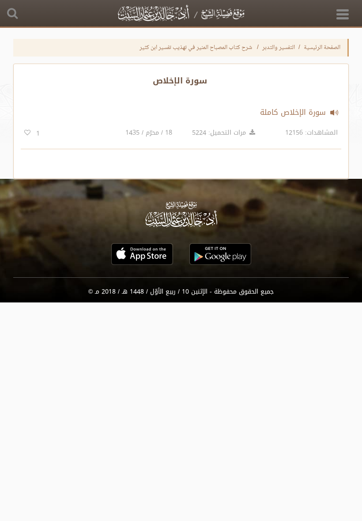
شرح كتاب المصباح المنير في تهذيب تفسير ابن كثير (196, 47)
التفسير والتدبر (278, 47)
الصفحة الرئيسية (322, 47)
